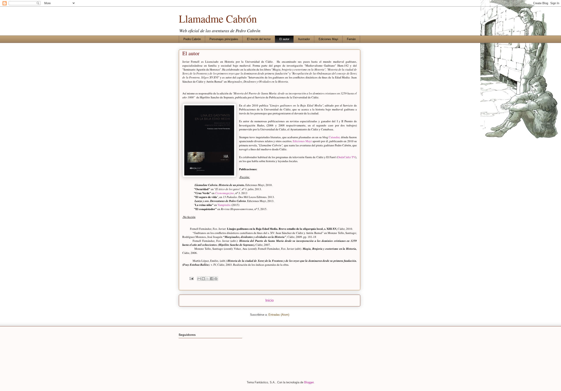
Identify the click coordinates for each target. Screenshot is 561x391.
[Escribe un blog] (203, 278)
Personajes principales (223, 39)
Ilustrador (304, 39)
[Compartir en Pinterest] (216, 278)
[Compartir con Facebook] (211, 278)
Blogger (309, 382)
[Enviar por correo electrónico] (199, 278)
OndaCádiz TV (346, 157)
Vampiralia (224, 205)
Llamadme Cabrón (218, 18)
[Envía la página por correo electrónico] (191, 278)
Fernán (351, 39)
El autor (284, 39)
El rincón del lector (259, 39)
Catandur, (334, 137)
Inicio (269, 300)
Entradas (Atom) (278, 314)
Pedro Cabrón (192, 39)
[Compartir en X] (207, 278)
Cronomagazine (224, 193)
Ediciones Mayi (328, 39)
